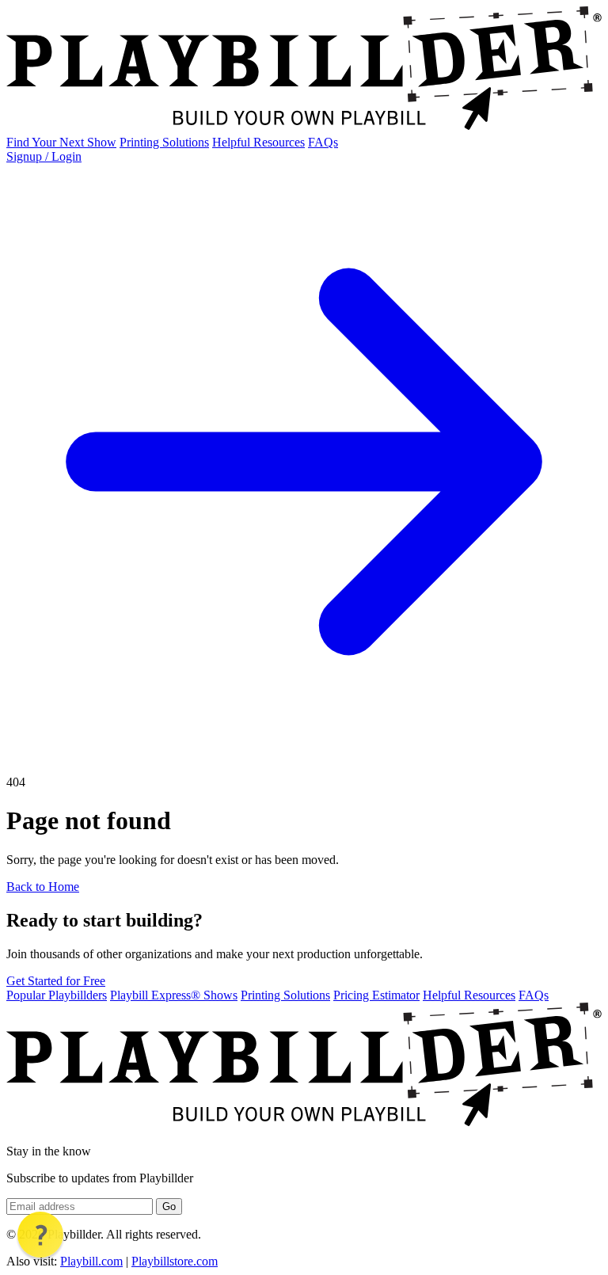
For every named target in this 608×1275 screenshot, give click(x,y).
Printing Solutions (164, 142)
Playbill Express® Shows (174, 995)
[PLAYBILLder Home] (304, 128)
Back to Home (42, 886)
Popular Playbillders (56, 995)
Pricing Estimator (376, 995)
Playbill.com (91, 1261)
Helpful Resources (258, 142)
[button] (40, 1235)
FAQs (323, 142)
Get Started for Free (55, 981)
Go (169, 1206)
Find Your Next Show (61, 142)
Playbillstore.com (174, 1261)
